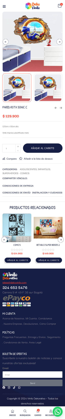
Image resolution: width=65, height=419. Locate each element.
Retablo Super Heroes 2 (48, 244)
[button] (60, 6)
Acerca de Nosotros (13, 318)
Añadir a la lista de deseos (38, 158)
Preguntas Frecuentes (14, 337)
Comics (16, 244)
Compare (11, 158)
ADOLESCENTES (28, 169)
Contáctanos (45, 318)
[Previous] (5, 42)
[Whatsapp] (19, 387)
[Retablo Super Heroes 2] (48, 227)
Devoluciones (31, 323)
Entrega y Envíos (37, 337)
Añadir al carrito (42, 148)
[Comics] (16, 227)
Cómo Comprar (48, 323)
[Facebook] (3, 387)
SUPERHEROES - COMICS (15, 173)
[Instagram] (9, 387)
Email (5, 368)
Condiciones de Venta (15, 342)
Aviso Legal (35, 342)
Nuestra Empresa (13, 323)
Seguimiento (53, 337)
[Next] (59, 42)
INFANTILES (44, 169)
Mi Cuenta (31, 318)
